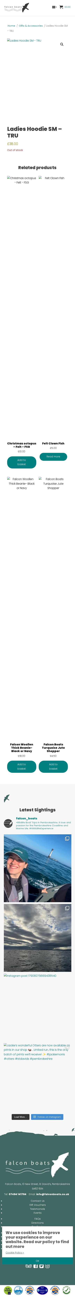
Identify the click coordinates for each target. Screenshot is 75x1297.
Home (11, 26)
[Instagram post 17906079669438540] (37, 1007)
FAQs (38, 1219)
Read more (53, 456)
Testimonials (37, 1209)
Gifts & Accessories (31, 26)
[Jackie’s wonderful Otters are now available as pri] (37, 1077)
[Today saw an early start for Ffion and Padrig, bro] (37, 938)
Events (38, 1213)
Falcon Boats (17, 8)
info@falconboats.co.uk (52, 1194)
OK (37, 1261)
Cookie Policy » (15, 1252)
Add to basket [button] (21, 462)
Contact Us (37, 1201)
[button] (62, 44)
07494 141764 (17, 1194)
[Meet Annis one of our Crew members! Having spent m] (37, 868)
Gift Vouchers (37, 1205)
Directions (37, 1223)
